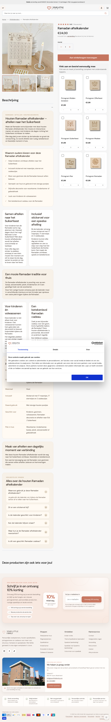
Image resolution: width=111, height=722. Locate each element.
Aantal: (60, 42)
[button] (3, 8)
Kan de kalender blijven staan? (21, 523)
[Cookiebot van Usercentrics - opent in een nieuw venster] (93, 343)
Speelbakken (44, 642)
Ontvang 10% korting (91, 599)
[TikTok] (14, 651)
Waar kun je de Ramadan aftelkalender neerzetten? (24, 532)
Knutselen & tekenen (46, 649)
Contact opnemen (54, 686)
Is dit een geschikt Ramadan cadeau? (24, 541)
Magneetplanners (45, 639)
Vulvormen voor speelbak (72, 651)
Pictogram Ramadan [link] (94, 176)
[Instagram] (4, 651)
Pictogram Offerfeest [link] (94, 98)
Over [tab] (88, 349)
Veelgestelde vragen (95, 639)
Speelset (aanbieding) (71, 642)
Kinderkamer (44, 646)
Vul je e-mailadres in (72, 594)
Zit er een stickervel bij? (18, 507)
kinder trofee (68, 636)
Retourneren (93, 646)
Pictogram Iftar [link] (67, 176)
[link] (71, 85)
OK (87, 377)
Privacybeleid (69, 716)
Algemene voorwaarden (80, 716)
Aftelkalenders (15, 19)
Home (4, 19)
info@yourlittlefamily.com (55, 678)
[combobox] (55, 13)
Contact (91, 636)
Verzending (92, 642)
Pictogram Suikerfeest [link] (69, 138)
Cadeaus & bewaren (46, 652)
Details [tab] (55, 349)
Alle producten (93, 652)
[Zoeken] (106, 13)
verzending (71, 36)
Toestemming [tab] (23, 349)
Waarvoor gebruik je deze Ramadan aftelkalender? (23, 491)
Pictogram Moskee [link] (93, 138)
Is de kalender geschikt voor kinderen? (25, 515)
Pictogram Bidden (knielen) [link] (68, 99)
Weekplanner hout (46, 636)
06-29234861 (51, 681)
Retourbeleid (91, 716)
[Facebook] (9, 651)
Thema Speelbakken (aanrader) (74, 639)
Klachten (98, 716)
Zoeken (91, 649)
